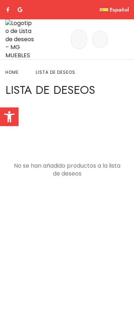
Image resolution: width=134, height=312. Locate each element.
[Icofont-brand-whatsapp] (32, 9)
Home (12, 72)
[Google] (20, 9)
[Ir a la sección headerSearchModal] (79, 39)
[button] (9, 116)
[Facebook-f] (7, 9)
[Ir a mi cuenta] (100, 39)
